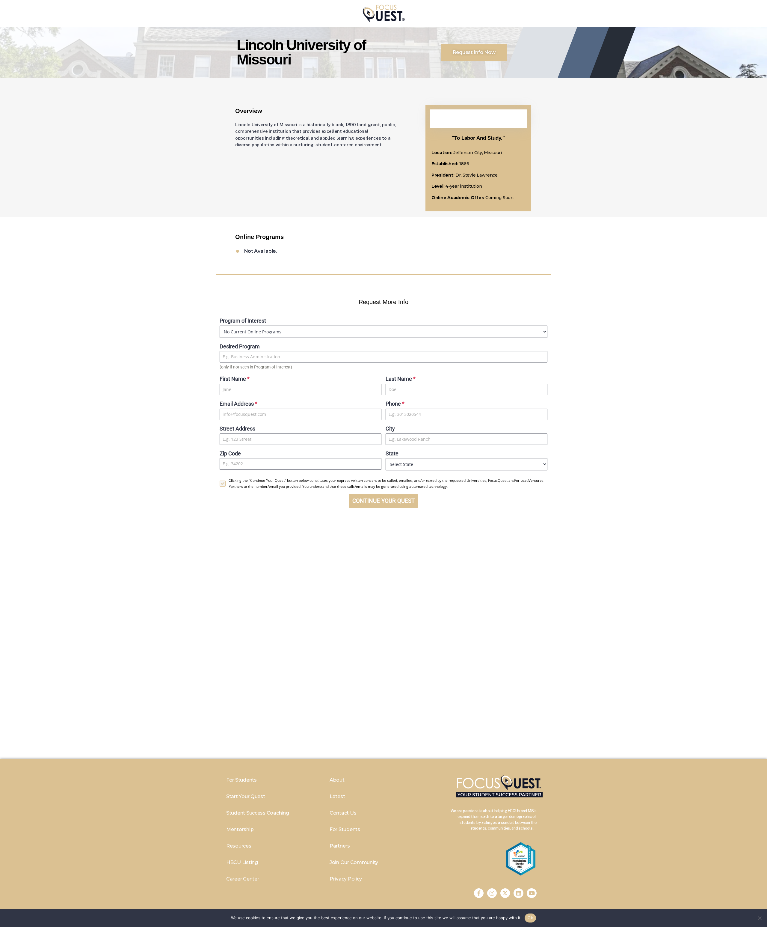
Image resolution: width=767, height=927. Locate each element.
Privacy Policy (346, 879)
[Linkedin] (518, 893)
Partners (340, 846)
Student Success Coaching (257, 813)
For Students (241, 780)
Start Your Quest (245, 796)
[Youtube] (531, 893)
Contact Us (343, 813)
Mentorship (239, 829)
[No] (760, 918)
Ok (530, 917)
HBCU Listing (242, 862)
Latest (337, 796)
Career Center (242, 879)
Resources (238, 846)
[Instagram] (492, 893)
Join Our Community (354, 862)
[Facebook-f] (479, 893)
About (337, 780)
